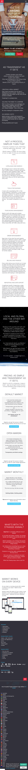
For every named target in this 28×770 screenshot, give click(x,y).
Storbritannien (6, 755)
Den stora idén (5, 651)
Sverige (4, 756)
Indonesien (5, 720)
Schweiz (4, 746)
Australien (5, 693)
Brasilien (4, 697)
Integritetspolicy (6, 627)
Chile (4, 700)
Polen (4, 742)
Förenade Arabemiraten (8, 711)
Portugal (4, 743)
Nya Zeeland (5, 740)
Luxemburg (5, 733)
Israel (4, 723)
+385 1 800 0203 (9, 638)
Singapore (5, 749)
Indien (4, 719)
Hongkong (5, 717)
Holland (4, 716)
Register (19, 54)
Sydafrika (5, 757)
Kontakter (4, 632)
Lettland (4, 730)
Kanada (4, 726)
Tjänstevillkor (5, 626)
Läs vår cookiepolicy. (10, 768)
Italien (4, 724)
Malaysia (5, 734)
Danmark (5, 704)
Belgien (4, 694)
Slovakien (5, 750)
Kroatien (4, 729)
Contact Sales (10, 54)
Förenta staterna (6, 713)
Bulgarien (5, 699)
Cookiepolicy (5, 629)
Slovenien (5, 752)
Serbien (4, 747)
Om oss (4, 658)
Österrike (5, 765)
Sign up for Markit (14, 426)
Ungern (4, 763)
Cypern (4, 703)
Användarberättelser (6, 654)
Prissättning (5, 655)
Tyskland (5, 762)
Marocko (5, 736)
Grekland (5, 714)
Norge (4, 739)
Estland (4, 706)
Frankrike (5, 710)
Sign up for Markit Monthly (14, 503)
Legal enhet (5, 630)
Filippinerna (5, 707)
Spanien (4, 753)
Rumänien (5, 745)
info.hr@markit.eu (8, 639)
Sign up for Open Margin (14, 465)
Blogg (3, 656)
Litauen (4, 732)
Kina (4, 727)
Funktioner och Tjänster (7, 652)
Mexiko (4, 737)
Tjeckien (4, 759)
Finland (4, 709)
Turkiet (4, 760)
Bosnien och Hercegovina (8, 696)
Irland (4, 722)
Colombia (5, 701)
